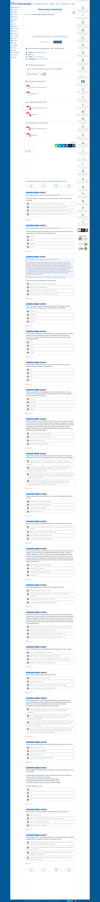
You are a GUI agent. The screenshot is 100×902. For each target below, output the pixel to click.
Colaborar (15, 54)
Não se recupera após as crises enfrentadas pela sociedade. (43, 294)
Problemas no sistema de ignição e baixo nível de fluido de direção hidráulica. (46, 633)
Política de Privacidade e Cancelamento (32, 900)
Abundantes (31, 243)
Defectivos (31, 247)
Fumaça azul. (31, 409)
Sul (14, 21)
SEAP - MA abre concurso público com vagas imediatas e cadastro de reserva (83, 204)
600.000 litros (32, 321)
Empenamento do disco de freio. (36, 440)
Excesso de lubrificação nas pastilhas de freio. (39, 433)
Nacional (15, 16)
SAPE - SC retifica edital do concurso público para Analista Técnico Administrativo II (83, 122)
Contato (15, 57)
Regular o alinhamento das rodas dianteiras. (39, 822)
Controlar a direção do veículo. (36, 681)
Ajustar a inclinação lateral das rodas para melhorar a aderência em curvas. (46, 818)
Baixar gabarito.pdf (50, 114)
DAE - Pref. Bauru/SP (38, 56)
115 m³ (30, 380)
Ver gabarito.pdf (50, 93)
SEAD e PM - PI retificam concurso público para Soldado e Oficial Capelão (83, 224)
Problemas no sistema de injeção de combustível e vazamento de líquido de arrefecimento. (50, 626)
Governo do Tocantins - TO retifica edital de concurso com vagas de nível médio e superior (83, 174)
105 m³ (30, 376)
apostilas (51, 4)
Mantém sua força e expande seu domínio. (38, 287)
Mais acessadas (37, 36)
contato (73, 4)
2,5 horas (31, 345)
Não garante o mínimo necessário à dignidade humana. (41, 290)
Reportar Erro (30, 219)
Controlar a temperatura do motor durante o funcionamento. (42, 602)
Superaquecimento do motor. (35, 511)
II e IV (30, 796)
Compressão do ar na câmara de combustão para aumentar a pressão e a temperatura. (49, 659)
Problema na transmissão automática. (37, 751)
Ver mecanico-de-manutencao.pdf (50, 87)
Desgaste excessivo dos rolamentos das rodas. (40, 437)
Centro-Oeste (16, 28)
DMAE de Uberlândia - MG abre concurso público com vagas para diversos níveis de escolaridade (83, 85)
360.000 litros (32, 311)
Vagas (14, 43)
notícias (58, 4)
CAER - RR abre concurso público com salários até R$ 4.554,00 (83, 167)
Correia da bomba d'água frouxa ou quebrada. (39, 571)
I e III (30, 792)
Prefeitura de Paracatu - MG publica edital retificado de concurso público (83, 107)
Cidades (15, 40)
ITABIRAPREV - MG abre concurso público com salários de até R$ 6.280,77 (83, 77)
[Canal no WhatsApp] (68, 901)
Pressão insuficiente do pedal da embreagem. (39, 504)
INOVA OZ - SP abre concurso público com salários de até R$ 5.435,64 (83, 18)
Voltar (29, 151)
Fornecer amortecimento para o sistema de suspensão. (41, 688)
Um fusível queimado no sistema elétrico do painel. (40, 758)
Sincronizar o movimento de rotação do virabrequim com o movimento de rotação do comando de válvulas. (48, 594)
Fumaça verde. (32, 405)
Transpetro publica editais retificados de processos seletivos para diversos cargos (83, 11)
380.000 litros (32, 318)
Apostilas (15, 9)
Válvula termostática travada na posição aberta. (39, 565)
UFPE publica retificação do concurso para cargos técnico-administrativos (83, 217)
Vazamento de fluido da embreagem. (37, 508)
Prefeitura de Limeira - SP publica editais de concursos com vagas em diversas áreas (83, 40)
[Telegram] (69, 901)
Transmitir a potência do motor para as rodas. (39, 590)
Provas (14, 47)
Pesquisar (58, 42)
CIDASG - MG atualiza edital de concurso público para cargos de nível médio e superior (83, 93)
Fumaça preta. (32, 399)
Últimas (15, 31)
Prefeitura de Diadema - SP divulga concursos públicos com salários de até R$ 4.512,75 (83, 56)
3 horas (30, 349)
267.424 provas (65, 4)
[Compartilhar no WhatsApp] (56, 145)
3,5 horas (31, 352)
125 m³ (30, 369)
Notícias (15, 12)
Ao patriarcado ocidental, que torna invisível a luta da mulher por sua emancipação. (48, 207)
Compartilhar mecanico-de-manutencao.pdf (50, 128)
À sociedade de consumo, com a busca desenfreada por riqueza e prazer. (46, 203)
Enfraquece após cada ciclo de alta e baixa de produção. (42, 283)
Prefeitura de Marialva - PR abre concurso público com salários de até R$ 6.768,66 (83, 114)
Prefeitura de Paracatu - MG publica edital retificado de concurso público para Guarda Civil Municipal (83, 100)
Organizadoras (16, 52)
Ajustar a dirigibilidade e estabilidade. (37, 825)
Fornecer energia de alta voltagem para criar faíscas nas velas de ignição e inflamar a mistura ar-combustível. (50, 527)
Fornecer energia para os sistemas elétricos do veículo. (41, 599)
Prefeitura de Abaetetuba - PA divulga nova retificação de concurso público (83, 160)
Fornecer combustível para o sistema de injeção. (40, 535)
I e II (29, 789)
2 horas (30, 342)
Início (26, 14)
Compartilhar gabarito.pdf (50, 135)
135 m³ (30, 373)
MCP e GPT (15, 33)
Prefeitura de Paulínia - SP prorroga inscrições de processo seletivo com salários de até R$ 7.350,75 (83, 63)
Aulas (14, 50)
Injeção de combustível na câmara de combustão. (40, 652)
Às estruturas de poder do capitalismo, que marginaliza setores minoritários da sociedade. (49, 210)
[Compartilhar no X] (70, 145)
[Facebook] (72, 901)
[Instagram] (75, 901)
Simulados (15, 45)
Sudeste (15, 19)
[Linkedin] (71, 901)
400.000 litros (32, 314)
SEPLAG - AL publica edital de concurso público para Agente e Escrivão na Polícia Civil (83, 182)
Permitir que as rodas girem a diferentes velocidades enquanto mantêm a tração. (47, 685)
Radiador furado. (32, 575)
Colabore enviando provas (61, 36)
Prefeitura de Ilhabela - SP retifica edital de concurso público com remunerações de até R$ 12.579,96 (83, 33)
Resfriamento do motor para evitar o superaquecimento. (42, 662)
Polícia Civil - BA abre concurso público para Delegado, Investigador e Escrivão (83, 197)
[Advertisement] (39, 24)
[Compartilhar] (73, 145)
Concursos (15, 14)
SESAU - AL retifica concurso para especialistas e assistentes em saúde (83, 189)
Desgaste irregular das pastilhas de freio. (38, 443)
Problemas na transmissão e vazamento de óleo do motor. (42, 630)
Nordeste (15, 26)
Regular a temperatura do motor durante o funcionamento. (42, 532)
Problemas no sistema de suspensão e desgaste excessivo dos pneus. (45, 637)
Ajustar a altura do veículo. (34, 815)
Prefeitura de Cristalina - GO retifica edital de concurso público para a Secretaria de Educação (83, 138)
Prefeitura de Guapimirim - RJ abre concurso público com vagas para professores (83, 71)
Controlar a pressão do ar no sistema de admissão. (40, 538)
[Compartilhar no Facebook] (67, 145)
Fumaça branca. (32, 402)
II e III (30, 799)
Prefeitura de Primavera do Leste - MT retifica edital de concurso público (83, 153)
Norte (14, 23)
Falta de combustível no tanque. (36, 747)
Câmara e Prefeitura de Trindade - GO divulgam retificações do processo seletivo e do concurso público (83, 130)
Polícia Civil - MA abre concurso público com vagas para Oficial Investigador (83, 210)
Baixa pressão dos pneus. (34, 754)
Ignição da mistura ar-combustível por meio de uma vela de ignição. (44, 655)
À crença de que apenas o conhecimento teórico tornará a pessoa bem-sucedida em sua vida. (49, 214)
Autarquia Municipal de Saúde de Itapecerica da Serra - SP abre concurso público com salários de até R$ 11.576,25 (83, 25)
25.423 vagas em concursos (40, 4)
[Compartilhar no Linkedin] (63, 145)
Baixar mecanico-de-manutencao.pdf (50, 108)
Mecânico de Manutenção (39, 52)
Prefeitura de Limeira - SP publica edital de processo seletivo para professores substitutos (83, 48)
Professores (16, 35)
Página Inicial (16, 7)
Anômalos (31, 236)
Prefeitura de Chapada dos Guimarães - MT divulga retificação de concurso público (83, 146)
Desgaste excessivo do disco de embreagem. (39, 501)
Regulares (31, 240)
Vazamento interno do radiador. (36, 568)
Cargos (15, 38)
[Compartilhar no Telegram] (60, 145)
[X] (74, 901)
